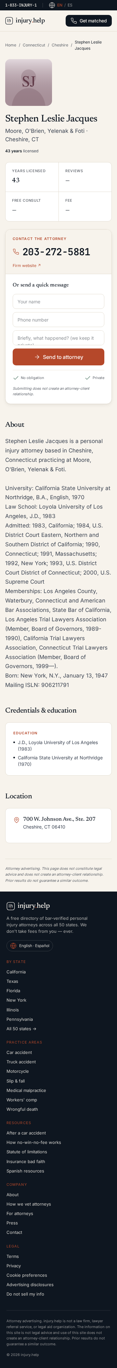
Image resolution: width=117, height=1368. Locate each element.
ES (70, 5)
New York (16, 1000)
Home (10, 45)
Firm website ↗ (27, 265)
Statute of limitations (26, 1151)
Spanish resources (25, 1170)
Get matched (93, 20)
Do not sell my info (25, 1294)
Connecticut (34, 45)
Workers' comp (21, 1099)
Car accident (19, 1052)
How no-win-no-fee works (33, 1142)
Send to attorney (63, 357)
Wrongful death (22, 1109)
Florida (13, 990)
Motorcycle (17, 1071)
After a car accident (26, 1132)
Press (12, 1222)
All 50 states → (21, 1028)
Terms (12, 1256)
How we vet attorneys (28, 1204)
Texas (12, 981)
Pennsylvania (19, 1019)
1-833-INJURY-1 (21, 5)
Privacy (13, 1265)
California (16, 971)
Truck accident (21, 1061)
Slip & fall (15, 1080)
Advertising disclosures (30, 1284)
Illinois (12, 1009)
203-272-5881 (56, 251)
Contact (14, 1232)
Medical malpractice (26, 1090)
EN (59, 5)
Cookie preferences (26, 1275)
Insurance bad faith (25, 1161)
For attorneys (19, 1213)
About (12, 1194)
